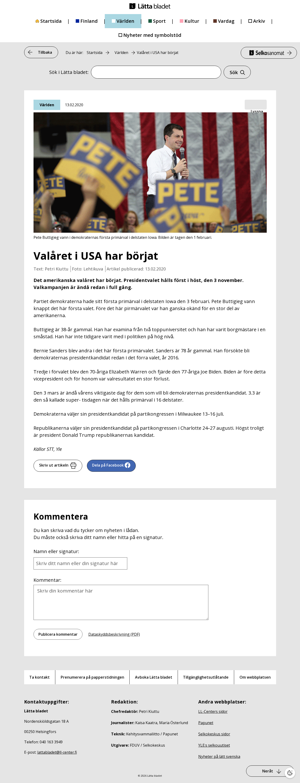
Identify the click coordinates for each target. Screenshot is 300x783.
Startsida (51, 21)
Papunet (205, 722)
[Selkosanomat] (269, 53)
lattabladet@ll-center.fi (57, 752)
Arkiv (259, 21)
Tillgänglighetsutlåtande (206, 677)
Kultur (191, 21)
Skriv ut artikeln (53, 465)
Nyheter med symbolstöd (152, 35)
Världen (125, 21)
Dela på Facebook (108, 465)
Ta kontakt (39, 677)
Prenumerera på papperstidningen (92, 677)
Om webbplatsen (255, 677)
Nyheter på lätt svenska (219, 756)
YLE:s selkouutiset (214, 745)
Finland (89, 21)
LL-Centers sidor (213, 711)
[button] (256, 105)
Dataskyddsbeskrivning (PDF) (114, 634)
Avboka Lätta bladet (153, 677)
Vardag (226, 21)
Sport (159, 21)
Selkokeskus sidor (214, 734)
